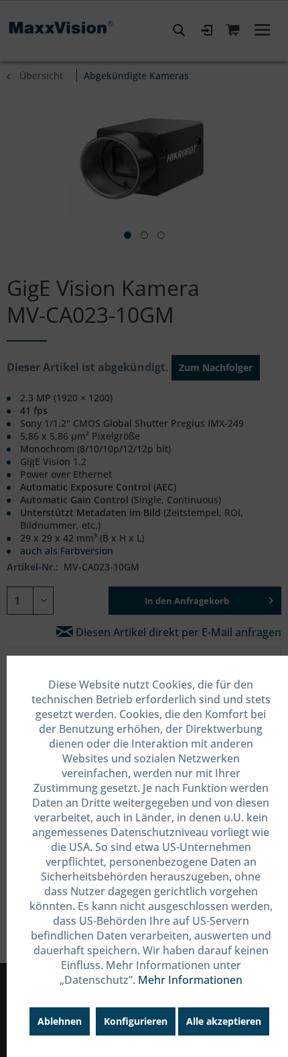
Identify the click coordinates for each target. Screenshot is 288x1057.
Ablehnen (60, 1021)
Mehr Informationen (190, 979)
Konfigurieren (135, 1021)
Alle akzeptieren (223, 1021)
